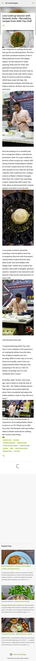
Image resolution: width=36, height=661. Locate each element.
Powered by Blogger (19, 654)
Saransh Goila (7, 451)
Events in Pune (21, 442)
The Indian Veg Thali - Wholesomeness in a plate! (16, 634)
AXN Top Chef (7, 440)
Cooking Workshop (9, 442)
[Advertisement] (18, 495)
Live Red (5, 448)
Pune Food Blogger (21, 448)
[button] (3, 25)
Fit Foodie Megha (11, 3)
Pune (11, 448)
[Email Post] (3, 438)
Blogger (16, 440)
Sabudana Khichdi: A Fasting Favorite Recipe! (15, 601)
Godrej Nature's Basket (10, 445)
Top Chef (17, 451)
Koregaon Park (24, 445)
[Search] (33, 3)
